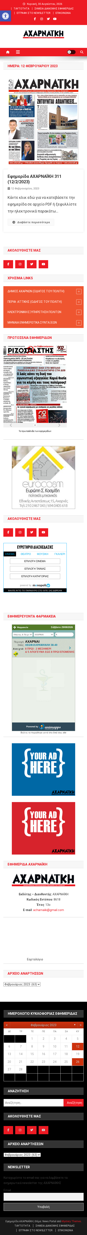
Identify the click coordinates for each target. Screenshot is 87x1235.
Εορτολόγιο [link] (35, 959)
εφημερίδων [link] (45, 431)
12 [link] (77, 1046)
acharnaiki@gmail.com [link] (48, 910)
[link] (5, 15)
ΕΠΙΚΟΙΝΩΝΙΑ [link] (63, 13)
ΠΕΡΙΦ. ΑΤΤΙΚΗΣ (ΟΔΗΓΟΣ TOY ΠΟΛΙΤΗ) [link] (35, 301)
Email (7, 1190)
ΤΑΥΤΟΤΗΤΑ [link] (21, 8)
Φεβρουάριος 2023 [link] (43, 1025)
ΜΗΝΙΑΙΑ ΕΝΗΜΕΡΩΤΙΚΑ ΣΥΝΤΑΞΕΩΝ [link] (32, 322)
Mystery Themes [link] (71, 1221)
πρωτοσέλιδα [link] (28, 431)
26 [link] (77, 1061)
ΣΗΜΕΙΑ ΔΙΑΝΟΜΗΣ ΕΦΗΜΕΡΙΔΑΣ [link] (54, 8)
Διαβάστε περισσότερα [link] (33, 222)
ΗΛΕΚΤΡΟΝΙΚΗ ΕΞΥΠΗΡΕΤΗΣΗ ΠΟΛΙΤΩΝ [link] (34, 312)
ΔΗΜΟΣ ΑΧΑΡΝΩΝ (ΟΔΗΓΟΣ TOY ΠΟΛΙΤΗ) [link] (36, 291)
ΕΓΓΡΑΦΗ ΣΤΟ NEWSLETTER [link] (33, 13)
